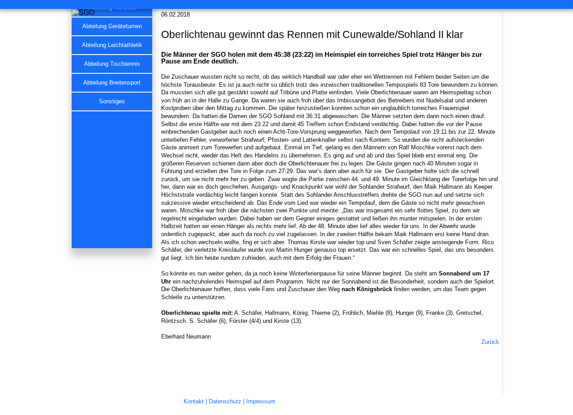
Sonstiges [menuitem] (112, 101)
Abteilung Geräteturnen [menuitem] (112, 26)
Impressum (260, 401)
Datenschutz (225, 401)
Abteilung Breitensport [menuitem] (112, 83)
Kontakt (194, 401)
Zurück (490, 342)
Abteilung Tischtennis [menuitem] (112, 64)
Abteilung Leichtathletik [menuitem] (112, 45)
